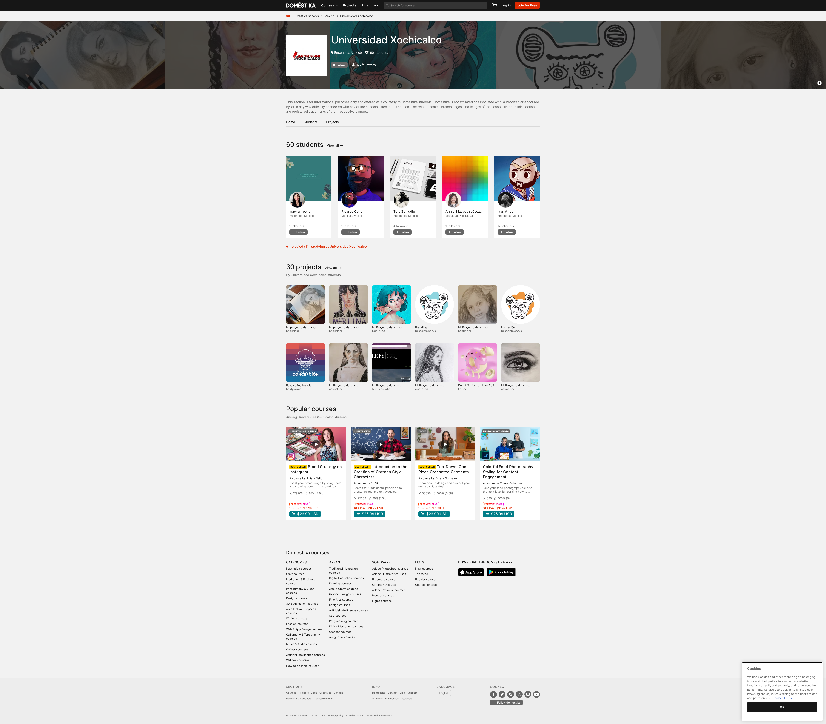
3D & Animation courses (302, 603)
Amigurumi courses (342, 637)
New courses (424, 568)
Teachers (406, 698)
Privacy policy (335, 715)
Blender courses (383, 595)
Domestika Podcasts (298, 698)
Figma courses (382, 601)
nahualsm (292, 331)
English (444, 693)
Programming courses (343, 621)
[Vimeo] (527, 694)
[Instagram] (519, 694)
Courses (291, 692)
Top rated (421, 574)
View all (333, 145)
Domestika (378, 692)
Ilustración (508, 327)
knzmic (462, 389)
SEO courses (337, 615)
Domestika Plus (323, 698)
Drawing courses (340, 583)
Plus (364, 5)
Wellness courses (298, 660)
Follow (340, 65)
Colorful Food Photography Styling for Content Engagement (508, 471)
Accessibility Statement (379, 715)
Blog (402, 692)
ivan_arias (378, 331)
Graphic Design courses (345, 594)
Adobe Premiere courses (388, 590)
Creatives (325, 692)
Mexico (329, 16)
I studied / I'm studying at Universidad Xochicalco (328, 246)
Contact (392, 692)
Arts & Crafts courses (343, 588)
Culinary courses (297, 649)
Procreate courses (384, 579)
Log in (506, 5)
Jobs (314, 692)
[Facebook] (493, 694)
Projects (349, 5)
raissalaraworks (425, 331)
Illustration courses (299, 568)
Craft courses (295, 574)
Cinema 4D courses (385, 584)
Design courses (296, 598)
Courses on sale (426, 584)
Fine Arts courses (341, 599)
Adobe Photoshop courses (390, 568)
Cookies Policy (782, 698)
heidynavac (293, 389)
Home (290, 122)
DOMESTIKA (301, 5)
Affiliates (377, 698)
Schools (338, 692)
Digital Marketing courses (346, 626)
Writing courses (296, 618)
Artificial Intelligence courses (305, 654)
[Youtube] (536, 694)
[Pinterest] (510, 694)
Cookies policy (354, 715)
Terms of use (317, 715)
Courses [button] (328, 5)
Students (310, 122)
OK (782, 707)
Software (381, 562)
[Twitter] (502, 694)
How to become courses (302, 665)
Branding (421, 327)
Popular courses (426, 579)
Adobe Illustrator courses (389, 574)
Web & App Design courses (304, 629)
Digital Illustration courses (346, 578)
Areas (334, 562)
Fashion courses (297, 624)
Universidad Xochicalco (386, 40)
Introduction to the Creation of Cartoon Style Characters (380, 471)
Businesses (392, 698)
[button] (375, 5)
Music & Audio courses (301, 644)
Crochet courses (340, 631)
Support (412, 692)
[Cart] (494, 5)
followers (296, 226)
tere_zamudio (381, 389)
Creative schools (307, 16)
